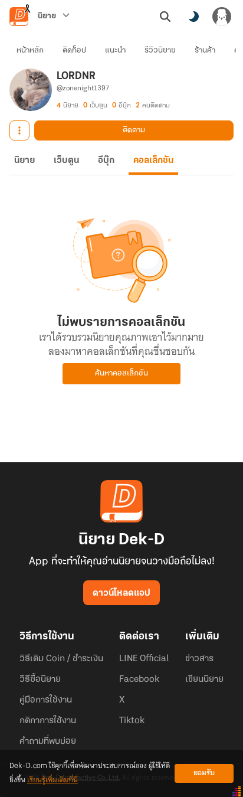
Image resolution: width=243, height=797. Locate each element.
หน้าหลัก (30, 50)
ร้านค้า (205, 50)
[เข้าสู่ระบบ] (222, 16)
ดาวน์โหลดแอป (121, 593)
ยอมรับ (204, 773)
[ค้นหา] (165, 16)
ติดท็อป (74, 50)
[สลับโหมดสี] (193, 16)
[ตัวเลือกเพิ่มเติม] (19, 130)
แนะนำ (115, 50)
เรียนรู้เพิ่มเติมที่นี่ (52, 780)
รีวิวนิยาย (160, 50)
